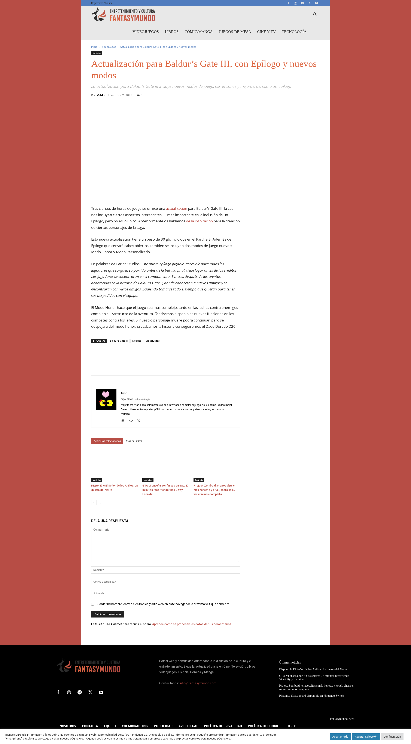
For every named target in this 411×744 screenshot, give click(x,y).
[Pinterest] (115, 366)
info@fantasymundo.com (198, 683)
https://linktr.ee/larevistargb (135, 399)
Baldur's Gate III (119, 340)
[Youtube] (316, 3)
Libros (172, 32)
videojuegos (152, 340)
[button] (315, 15)
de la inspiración (199, 221)
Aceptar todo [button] (340, 736)
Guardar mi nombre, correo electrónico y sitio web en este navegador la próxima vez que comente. (163, 604)
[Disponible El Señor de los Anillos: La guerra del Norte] (114, 466)
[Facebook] (288, 3)
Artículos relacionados (107, 441)
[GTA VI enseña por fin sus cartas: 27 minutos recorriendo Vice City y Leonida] (165, 466)
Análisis (199, 480)
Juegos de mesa (235, 32)
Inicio (94, 47)
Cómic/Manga (199, 32)
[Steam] (132, 421)
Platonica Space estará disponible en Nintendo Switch (311, 695)
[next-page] (100, 502)
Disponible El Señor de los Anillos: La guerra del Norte (313, 669)
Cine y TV (266, 32)
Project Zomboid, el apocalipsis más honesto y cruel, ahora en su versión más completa (214, 490)
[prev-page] (94, 502)
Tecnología (294, 32)
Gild (100, 95)
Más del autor (134, 441)
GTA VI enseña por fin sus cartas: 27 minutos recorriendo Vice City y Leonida (165, 490)
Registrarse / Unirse (101, 2)
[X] (309, 3)
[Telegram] (302, 3)
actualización (176, 208)
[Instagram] (295, 3)
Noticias (96, 52)
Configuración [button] (392, 736)
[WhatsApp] (125, 366)
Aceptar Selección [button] (366, 736)
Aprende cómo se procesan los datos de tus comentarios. (192, 624)
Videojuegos (146, 32)
